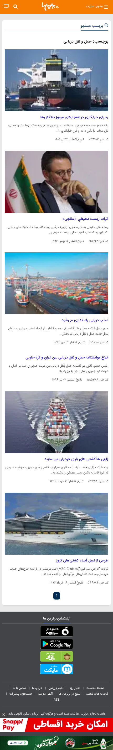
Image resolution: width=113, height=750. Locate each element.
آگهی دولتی (45, 693)
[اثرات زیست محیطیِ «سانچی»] (56, 182)
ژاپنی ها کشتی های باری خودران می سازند (76, 459)
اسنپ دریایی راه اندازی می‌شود (85, 320)
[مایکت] (56, 670)
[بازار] (56, 657)
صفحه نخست (95, 688)
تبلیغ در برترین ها (69, 693)
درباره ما (37, 688)
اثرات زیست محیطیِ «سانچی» (85, 219)
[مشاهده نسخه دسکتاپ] (6, 6)
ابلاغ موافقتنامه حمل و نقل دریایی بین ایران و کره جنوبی (66, 358)
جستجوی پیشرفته (20, 693)
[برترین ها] (50, 6)
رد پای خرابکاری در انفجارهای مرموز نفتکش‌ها (74, 117)
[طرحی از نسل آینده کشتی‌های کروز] (56, 524)
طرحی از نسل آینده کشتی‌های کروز (82, 561)
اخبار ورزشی (56, 688)
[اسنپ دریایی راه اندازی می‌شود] (56, 283)
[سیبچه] (56, 632)
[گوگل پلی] (56, 645)
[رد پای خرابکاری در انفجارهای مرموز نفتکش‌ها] (56, 80)
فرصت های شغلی (97, 693)
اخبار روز (75, 688)
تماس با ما (20, 688)
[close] (3, 714)
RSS (56, 699)
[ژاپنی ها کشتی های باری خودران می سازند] (56, 422)
